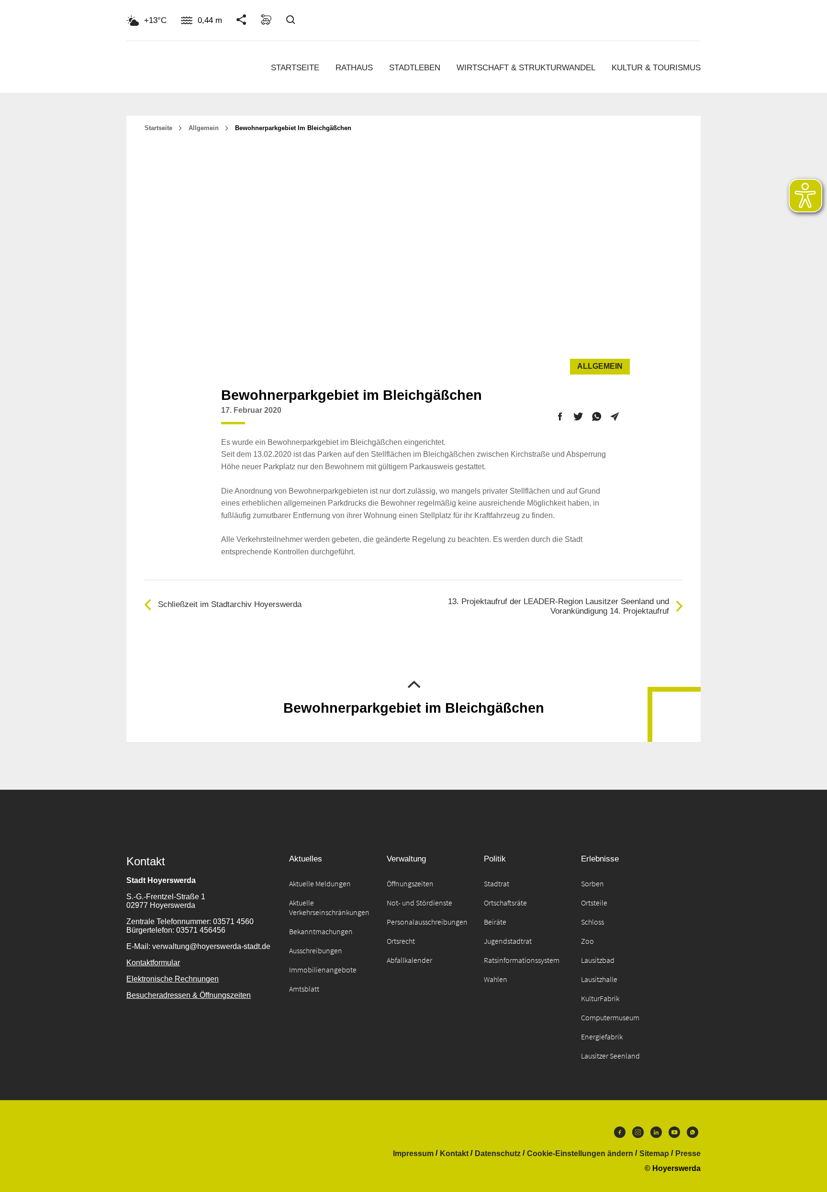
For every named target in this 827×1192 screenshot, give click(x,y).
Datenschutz (498, 1154)
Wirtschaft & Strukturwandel (526, 67)
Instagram (638, 1134)
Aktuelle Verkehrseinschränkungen (329, 907)
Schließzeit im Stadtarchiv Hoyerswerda (230, 604)
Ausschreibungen (315, 950)
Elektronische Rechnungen (172, 979)
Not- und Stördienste (419, 902)
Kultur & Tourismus (656, 67)
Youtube (674, 1134)
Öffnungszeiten (410, 883)
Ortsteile (594, 902)
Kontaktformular (153, 963)
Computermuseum (610, 1017)
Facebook (620, 1134)
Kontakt (454, 1154)
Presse (688, 1154)
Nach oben (413, 683)
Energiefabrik (602, 1036)
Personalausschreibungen (427, 922)
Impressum (413, 1154)
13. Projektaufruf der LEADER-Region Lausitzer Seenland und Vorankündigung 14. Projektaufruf (558, 606)
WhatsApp (692, 1134)
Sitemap (654, 1154)
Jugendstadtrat (508, 941)
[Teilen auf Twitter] (578, 418)
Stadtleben (414, 67)
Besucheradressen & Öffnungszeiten (188, 995)
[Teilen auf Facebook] (560, 418)
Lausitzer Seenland (610, 1055)
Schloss (592, 922)
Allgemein (204, 128)
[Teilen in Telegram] (614, 414)
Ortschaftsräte (505, 902)
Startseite (295, 67)
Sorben (592, 883)
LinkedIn (656, 1134)
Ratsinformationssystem (521, 960)
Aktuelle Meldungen (320, 883)
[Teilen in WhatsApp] (596, 418)
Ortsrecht (401, 941)
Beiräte (495, 922)
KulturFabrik (600, 998)
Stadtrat (496, 883)
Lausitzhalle (599, 979)
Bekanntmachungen (321, 931)
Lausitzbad (598, 960)
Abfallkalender (409, 960)
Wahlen (495, 979)
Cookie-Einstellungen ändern (580, 1154)
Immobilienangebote (323, 969)
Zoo (587, 941)
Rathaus (354, 67)
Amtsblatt (304, 988)
